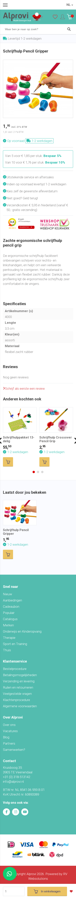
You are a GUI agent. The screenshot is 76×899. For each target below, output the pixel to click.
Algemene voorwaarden (20, 706)
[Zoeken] (69, 29)
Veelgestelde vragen (17, 694)
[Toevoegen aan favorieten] (72, 891)
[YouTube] (24, 811)
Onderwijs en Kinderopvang (22, 631)
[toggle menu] (5, 5)
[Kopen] (8, 462)
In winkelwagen (50, 891)
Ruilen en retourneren (18, 687)
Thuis (7, 650)
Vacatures (10, 731)
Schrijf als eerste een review (25, 388)
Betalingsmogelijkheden (20, 675)
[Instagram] (15, 811)
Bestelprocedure (15, 669)
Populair (8, 613)
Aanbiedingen (12, 600)
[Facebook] (6, 811)
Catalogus (10, 619)
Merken (8, 625)
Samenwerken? (14, 750)
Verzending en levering (18, 681)
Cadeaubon (11, 606)
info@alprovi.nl (13, 781)
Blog (6, 737)
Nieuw (7, 594)
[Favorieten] (55, 18)
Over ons (9, 725)
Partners (9, 743)
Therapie (9, 638)
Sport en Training (15, 644)
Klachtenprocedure (16, 700)
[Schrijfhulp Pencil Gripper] (38, 62)
